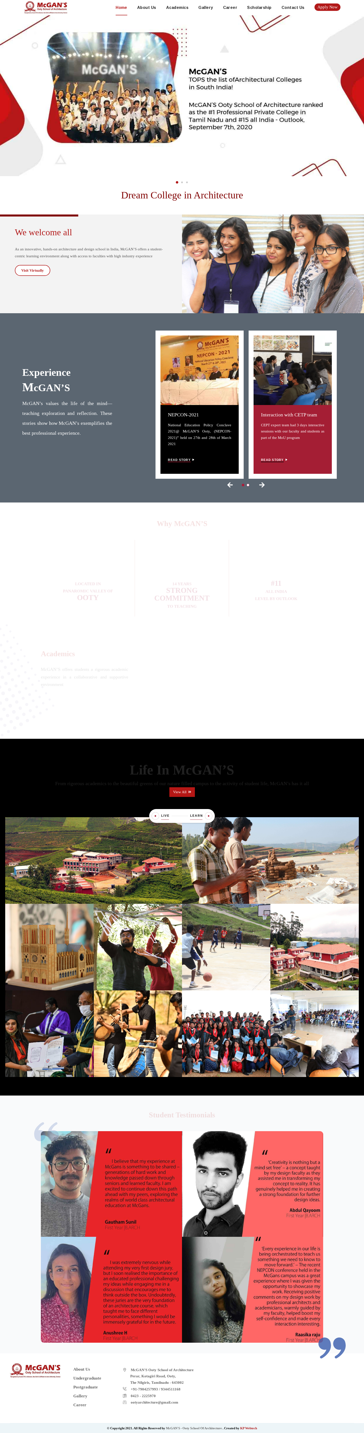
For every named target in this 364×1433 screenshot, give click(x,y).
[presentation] (230, 485)
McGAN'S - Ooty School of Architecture (194, 1428)
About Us (146, 7)
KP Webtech (248, 1428)
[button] (177, 182)
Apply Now (327, 7)
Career (230, 7)
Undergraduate (182, 672)
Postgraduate (279, 672)
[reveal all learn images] (208, 816)
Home (121, 7)
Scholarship (259, 7)
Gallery (205, 7)
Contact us (293, 7)
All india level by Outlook (276, 587)
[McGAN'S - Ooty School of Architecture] (46, 7)
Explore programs (180, 697)
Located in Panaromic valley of (88, 587)
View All (180, 792)
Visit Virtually (32, 270)
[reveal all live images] (155, 816)
